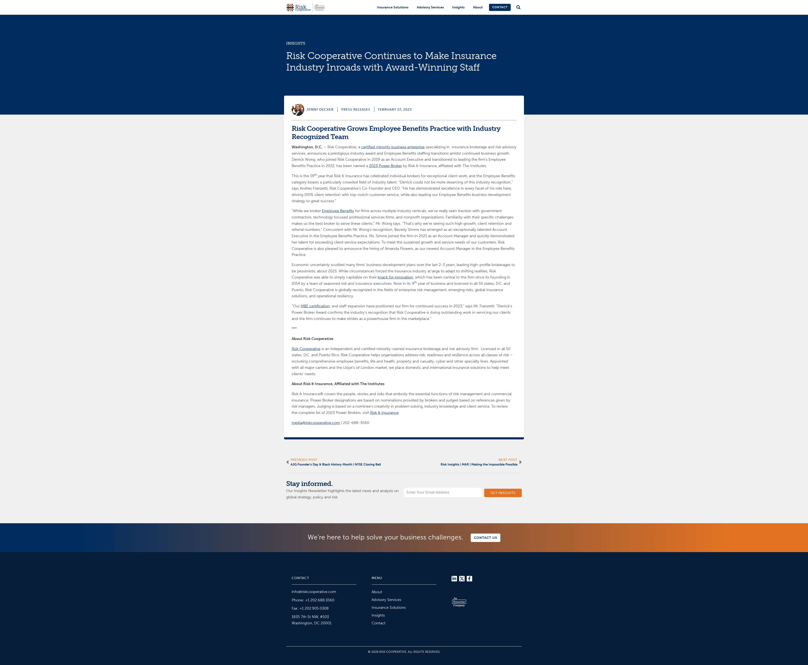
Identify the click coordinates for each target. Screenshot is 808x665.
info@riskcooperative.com (314, 591)
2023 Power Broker (385, 165)
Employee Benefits (338, 211)
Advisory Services (430, 7)
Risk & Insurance (384, 412)
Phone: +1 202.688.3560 (313, 600)
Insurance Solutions (392, 7)
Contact (500, 7)
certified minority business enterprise (393, 147)
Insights (458, 7)
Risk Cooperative (306, 349)
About (478, 7)
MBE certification (315, 306)
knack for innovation (395, 277)
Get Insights (503, 493)
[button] (518, 7)
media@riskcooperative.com (316, 422)
